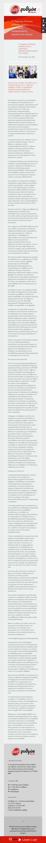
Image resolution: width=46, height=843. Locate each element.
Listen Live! (29, 840)
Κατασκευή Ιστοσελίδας (18, 831)
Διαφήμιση (14, 789)
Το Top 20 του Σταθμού (18, 787)
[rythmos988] (23, 9)
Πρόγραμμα (14, 791)
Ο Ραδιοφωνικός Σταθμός (19, 785)
